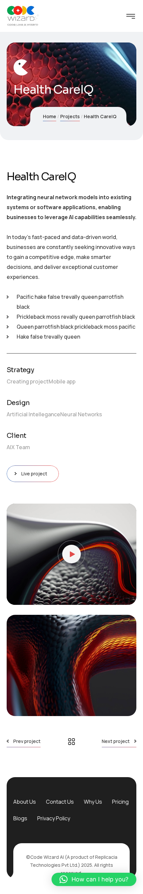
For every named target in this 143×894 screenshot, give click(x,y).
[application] (71, 554)
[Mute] (116, 596)
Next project (116, 741)
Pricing (120, 801)
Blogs (20, 818)
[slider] (66, 596)
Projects (70, 116)
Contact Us (60, 801)
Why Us (93, 801)
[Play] (16, 596)
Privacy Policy (53, 818)
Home (49, 116)
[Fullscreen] (126, 596)
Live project (34, 473)
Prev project (27, 741)
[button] (71, 554)
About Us (24, 801)
